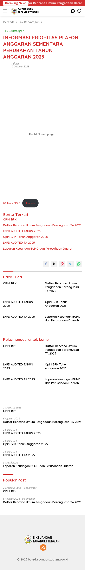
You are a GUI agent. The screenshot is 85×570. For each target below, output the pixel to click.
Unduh (30, 203)
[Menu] (6, 10)
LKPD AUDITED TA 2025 (19, 242)
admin (15, 63)
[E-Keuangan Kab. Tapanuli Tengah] (25, 10)
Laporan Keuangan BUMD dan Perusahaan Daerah (38, 248)
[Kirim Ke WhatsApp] (79, 264)
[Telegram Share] (70, 264)
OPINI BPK (10, 219)
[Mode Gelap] (72, 11)
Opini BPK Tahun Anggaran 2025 (25, 237)
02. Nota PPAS (11, 203)
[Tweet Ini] (54, 264)
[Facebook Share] (46, 264)
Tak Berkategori (14, 31)
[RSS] (43, 547)
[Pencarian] (79, 11)
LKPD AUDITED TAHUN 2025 (22, 231)
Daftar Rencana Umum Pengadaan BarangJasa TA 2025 (42, 225)
